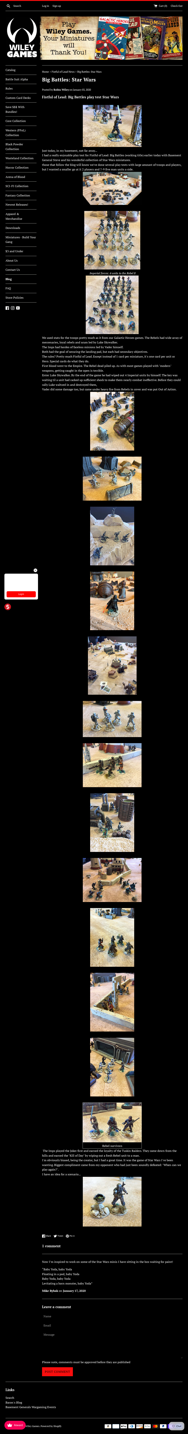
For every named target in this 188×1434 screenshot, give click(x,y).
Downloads (13, 228)
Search (10, 1398)
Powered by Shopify (51, 1426)
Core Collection (16, 121)
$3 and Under (14, 251)
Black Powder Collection (14, 146)
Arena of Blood (15, 177)
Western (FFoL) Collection (16, 132)
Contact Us (13, 270)
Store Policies (15, 298)
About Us (12, 260)
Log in (45, 6)
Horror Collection (17, 167)
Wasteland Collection (20, 158)
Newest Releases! (17, 205)
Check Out (176, 6)
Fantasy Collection (18, 195)
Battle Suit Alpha (17, 79)
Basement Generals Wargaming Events (31, 1407)
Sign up (57, 6)
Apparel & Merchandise (14, 216)
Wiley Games (32, 1426)
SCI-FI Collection (17, 186)
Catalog (10, 70)
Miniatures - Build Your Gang (21, 239)
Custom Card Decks (18, 98)
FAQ (8, 288)
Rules (9, 88)
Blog (9, 279)
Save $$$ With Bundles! (15, 109)
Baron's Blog (14, 1402)
